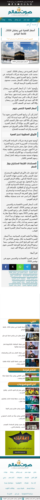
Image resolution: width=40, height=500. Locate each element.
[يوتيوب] (18, 4)
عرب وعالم (18, 19)
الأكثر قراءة (29, 370)
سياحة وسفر (31, 488)
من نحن (17, 493)
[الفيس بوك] (12, 4)
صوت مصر (27, 19)
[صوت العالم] (20, 15)
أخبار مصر (11, 477)
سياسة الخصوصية (27, 493)
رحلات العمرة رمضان (18, 282)
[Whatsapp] (24, 4)
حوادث (3, 19)
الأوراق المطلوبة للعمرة (29, 285)
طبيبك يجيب (20, 488)
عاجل (34, 19)
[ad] (20, 287)
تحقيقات (19, 477)
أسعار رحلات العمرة (15, 285)
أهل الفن (34, 477)
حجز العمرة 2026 (32, 279)
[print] (34, 267)
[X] (12, 267)
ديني (28, 24)
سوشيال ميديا (8, 483)
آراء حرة (33, 483)
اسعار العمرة (33, 272)
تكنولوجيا (19, 483)
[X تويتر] (15, 4)
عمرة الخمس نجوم (15, 275)
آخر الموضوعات (26, 384)
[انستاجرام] (21, 4)
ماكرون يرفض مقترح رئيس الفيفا (17, 498)
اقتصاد (27, 477)
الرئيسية (34, 24)
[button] (2, 306)
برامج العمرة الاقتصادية (30, 275)
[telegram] (27, 267)
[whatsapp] (20, 267)
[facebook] (5, 267)
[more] (30, 4)
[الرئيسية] (9, 4)
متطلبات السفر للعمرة (18, 279)
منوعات (26, 483)
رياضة (10, 19)
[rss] (27, 4)
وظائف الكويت (9, 488)
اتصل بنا (9, 493)
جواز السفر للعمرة (31, 282)
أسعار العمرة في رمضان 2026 (18, 272)
